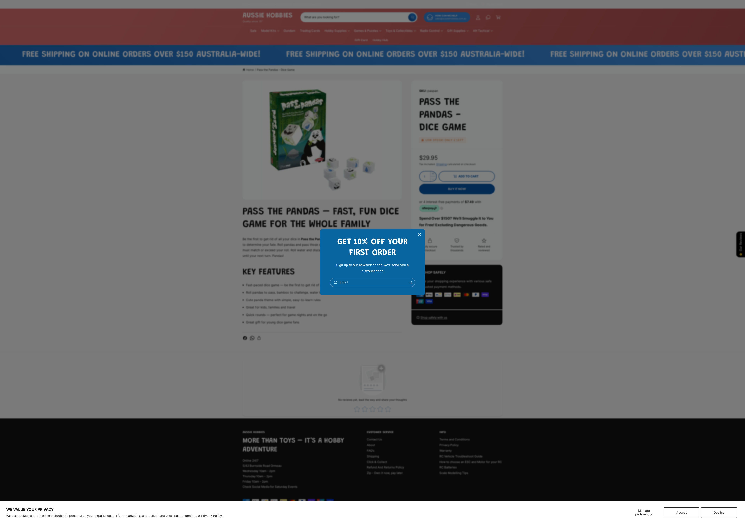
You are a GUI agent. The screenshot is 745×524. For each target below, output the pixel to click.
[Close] (419, 234)
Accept (681, 512)
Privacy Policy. (212, 516)
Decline (719, 512)
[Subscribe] (411, 282)
